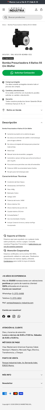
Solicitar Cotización (25, 72)
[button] (41, 9)
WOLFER (5, 54)
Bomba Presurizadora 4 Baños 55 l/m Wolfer (22, 24)
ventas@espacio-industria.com (20, 303)
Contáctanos (8, 261)
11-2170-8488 (18, 293)
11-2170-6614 (15, 298)
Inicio (4, 24)
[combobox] (22, 17)
